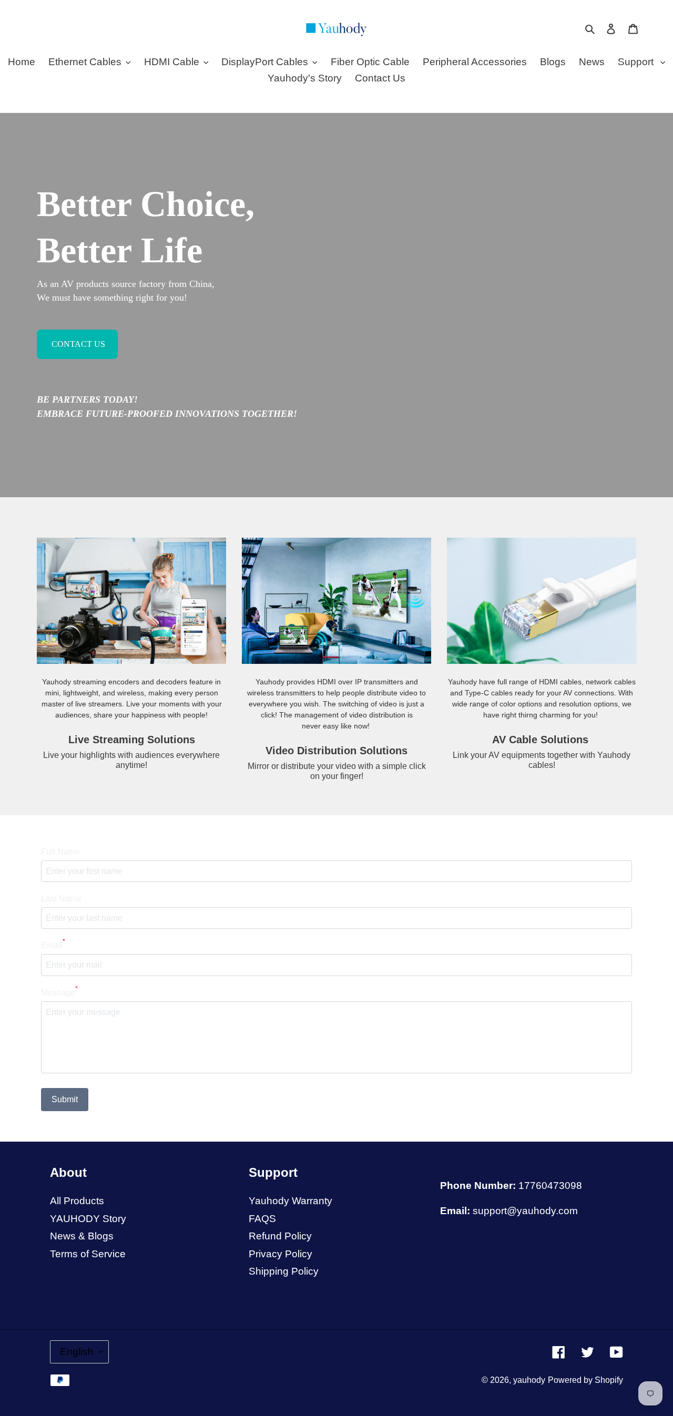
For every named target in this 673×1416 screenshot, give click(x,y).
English (77, 1351)
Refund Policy (280, 1235)
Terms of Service (88, 1253)
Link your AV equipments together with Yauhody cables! (541, 760)
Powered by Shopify (585, 1380)
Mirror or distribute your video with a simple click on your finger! (337, 771)
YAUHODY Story (88, 1218)
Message (59, 992)
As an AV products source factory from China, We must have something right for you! (126, 290)
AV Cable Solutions (542, 739)
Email (53, 944)
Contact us (77, 344)
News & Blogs (82, 1235)
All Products (77, 1200)
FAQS (262, 1218)
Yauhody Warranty (290, 1200)
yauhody (529, 1380)
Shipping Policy (284, 1271)
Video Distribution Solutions (336, 750)
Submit (65, 1099)
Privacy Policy (280, 1253)
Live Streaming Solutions (131, 739)
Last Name (61, 898)
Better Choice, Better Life (145, 227)
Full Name (60, 851)
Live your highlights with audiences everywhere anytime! (131, 760)
